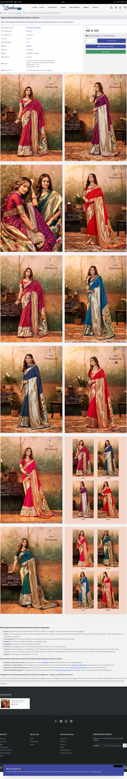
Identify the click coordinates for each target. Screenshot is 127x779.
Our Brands (3, 741)
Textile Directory (65, 750)
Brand (25, 13)
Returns (32, 744)
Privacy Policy (97, 771)
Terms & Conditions (6, 750)
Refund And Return (5, 753)
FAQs (1, 756)
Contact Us (63, 739)
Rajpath (28, 46)
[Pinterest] (71, 721)
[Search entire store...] (111, 7)
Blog (1, 744)
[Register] (120, 7)
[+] (95, 41)
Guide (62, 747)
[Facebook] (56, 721)
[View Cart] (125, 7)
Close (119, 766)
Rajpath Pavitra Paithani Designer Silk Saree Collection (18, 701)
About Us (2, 739)
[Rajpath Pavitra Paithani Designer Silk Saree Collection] (5, 703)
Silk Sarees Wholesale (14, 13)
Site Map (62, 741)
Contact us (15, 646)
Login (32, 739)
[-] (87, 41)
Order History (34, 741)
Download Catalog (107, 46)
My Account (34, 734)
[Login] (116, 7)
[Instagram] (61, 721)
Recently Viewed (5, 694)
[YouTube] (66, 721)
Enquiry (106, 52)
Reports (62, 744)
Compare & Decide (66, 753)
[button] (111, 41)
